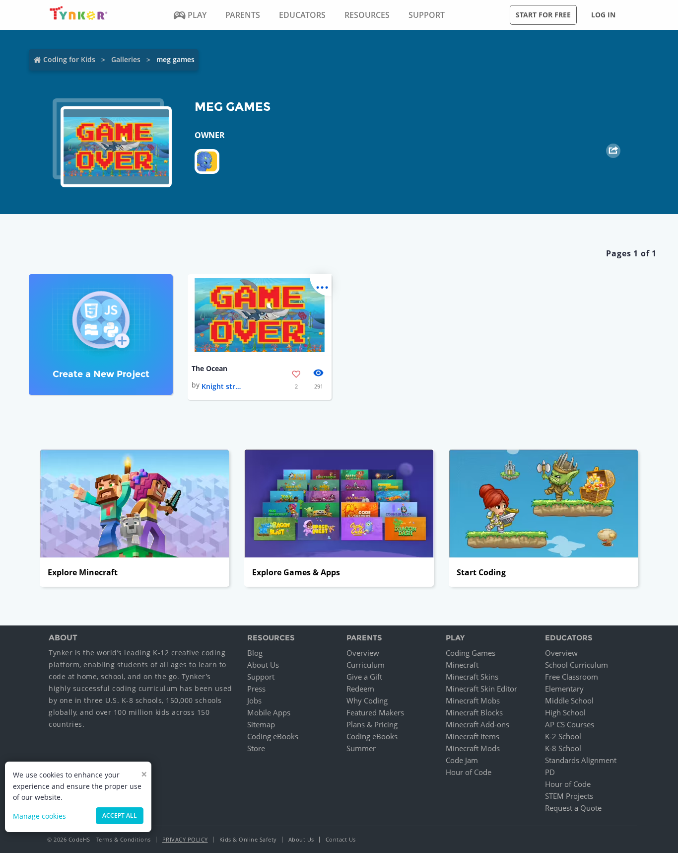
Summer (361, 748)
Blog (255, 653)
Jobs (254, 700)
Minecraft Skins (472, 677)
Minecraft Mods (473, 748)
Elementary (564, 689)
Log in (603, 14)
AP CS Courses (569, 724)
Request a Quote (573, 808)
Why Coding (367, 700)
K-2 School (563, 736)
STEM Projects (569, 796)
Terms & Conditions (123, 839)
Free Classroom (571, 677)
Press (256, 689)
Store (256, 748)
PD (550, 772)
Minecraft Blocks (474, 712)
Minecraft (462, 665)
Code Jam (462, 760)
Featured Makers (375, 712)
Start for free (543, 14)
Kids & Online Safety (248, 839)
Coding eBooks (272, 736)
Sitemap (261, 724)
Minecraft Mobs (473, 700)
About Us (263, 665)
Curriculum (365, 665)
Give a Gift (364, 677)
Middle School (569, 700)
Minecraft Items (472, 736)
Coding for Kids (69, 59)
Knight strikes (221, 386)
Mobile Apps (268, 712)
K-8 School (563, 748)
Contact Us (341, 839)
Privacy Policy (185, 839)
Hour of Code (468, 772)
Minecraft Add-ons (477, 724)
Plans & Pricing (372, 724)
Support (260, 677)
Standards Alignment (580, 760)
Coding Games (470, 653)
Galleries (125, 59)
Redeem (360, 689)
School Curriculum (576, 665)
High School (565, 712)
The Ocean (209, 368)
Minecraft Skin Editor (481, 689)
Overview (362, 653)
